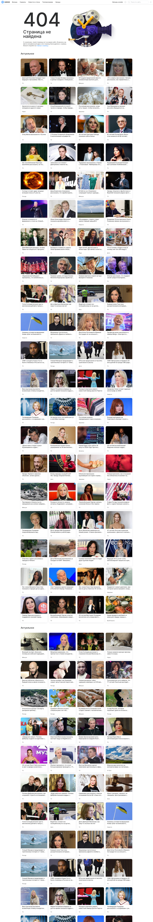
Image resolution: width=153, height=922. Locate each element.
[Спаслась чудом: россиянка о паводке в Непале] (34, 552)
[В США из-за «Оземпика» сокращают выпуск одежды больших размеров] (90, 185)
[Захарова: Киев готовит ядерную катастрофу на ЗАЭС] (119, 383)
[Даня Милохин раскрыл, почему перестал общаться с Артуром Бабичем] (34, 241)
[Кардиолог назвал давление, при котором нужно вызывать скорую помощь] (119, 581)
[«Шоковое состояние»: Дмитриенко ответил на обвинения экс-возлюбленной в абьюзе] (62, 156)
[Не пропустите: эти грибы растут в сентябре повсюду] (62, 411)
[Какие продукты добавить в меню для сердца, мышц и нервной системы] (119, 609)
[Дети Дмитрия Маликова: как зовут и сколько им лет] (62, 298)
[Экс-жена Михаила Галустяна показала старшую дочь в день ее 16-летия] (34, 581)
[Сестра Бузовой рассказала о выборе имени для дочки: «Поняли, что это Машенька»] (62, 722)
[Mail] (2, 2)
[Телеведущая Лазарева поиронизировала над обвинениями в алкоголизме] (34, 524)
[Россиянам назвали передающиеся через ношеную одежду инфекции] (90, 411)
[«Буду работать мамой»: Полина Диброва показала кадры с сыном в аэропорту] (62, 900)
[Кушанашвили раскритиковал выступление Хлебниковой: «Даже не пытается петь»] (119, 156)
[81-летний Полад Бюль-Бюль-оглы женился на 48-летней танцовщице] (119, 128)
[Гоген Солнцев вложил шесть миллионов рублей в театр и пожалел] (34, 298)
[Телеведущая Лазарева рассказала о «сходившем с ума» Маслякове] (34, 411)
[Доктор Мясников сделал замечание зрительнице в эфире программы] (90, 872)
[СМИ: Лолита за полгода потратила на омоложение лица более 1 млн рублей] (90, 666)
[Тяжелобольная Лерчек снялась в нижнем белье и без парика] (90, 496)
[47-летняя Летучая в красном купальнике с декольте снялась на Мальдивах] (119, 524)
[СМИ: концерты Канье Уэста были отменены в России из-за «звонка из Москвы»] (34, 354)
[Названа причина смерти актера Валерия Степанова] (90, 270)
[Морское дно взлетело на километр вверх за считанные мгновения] (119, 872)
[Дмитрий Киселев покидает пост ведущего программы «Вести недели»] (34, 72)
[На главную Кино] (7, 2)
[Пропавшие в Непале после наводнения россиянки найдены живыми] (34, 496)
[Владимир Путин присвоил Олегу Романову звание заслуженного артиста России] (119, 213)
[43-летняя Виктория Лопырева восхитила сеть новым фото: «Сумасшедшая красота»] (90, 609)
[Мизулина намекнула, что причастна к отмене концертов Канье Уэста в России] (62, 759)
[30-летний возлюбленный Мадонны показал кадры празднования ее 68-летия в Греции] (119, 439)
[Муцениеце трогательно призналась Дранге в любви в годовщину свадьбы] (62, 326)
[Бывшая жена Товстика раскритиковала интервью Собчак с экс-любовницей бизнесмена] (119, 298)
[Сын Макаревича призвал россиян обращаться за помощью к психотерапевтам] (119, 100)
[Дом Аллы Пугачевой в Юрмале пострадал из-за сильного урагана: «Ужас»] (90, 326)
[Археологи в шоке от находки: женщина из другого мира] (34, 100)
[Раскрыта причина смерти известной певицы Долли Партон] (90, 383)
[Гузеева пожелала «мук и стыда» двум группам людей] (90, 552)
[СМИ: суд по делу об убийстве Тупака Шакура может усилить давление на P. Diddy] (62, 637)
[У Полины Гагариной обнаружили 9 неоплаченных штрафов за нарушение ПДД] (62, 128)
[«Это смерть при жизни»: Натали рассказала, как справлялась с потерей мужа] (119, 72)
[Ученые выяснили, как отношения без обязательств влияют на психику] (119, 468)
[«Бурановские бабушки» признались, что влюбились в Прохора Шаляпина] (34, 270)
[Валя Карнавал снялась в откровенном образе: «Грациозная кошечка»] (34, 637)
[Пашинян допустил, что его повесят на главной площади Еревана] (62, 694)
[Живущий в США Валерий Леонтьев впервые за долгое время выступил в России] (90, 694)
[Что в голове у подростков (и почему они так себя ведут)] (119, 241)
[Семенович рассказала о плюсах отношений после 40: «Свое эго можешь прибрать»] (90, 900)
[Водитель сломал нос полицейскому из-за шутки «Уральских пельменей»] (90, 298)
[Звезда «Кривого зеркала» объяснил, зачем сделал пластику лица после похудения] (34, 468)
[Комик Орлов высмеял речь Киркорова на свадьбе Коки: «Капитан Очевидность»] (90, 844)
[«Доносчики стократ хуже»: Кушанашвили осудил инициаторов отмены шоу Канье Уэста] (34, 439)
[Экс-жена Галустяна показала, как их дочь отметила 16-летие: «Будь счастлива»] (90, 581)
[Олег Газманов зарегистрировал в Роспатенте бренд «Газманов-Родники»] (62, 581)
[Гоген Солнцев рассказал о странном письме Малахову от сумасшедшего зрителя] (90, 759)
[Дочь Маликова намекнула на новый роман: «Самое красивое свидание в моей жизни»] (90, 524)
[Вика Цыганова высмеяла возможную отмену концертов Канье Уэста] (34, 383)
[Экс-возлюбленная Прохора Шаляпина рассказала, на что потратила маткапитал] (34, 156)
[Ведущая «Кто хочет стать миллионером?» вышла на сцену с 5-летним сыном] (119, 552)
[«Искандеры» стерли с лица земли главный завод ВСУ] (90, 213)
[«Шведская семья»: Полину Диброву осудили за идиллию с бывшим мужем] (34, 844)
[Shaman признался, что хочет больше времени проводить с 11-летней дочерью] (62, 872)
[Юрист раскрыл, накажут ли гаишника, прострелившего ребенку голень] (119, 900)
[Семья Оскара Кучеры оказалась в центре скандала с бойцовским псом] (62, 72)
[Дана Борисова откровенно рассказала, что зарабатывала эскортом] (62, 185)
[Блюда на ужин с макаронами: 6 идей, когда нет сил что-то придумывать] (119, 666)
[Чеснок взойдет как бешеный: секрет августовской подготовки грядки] (62, 787)
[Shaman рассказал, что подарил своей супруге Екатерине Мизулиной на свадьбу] (119, 270)
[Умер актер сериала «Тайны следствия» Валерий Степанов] (90, 722)
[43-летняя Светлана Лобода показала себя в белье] (90, 128)
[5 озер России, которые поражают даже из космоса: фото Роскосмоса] (119, 815)
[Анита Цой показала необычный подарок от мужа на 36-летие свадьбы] (90, 637)
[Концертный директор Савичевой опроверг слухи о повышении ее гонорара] (119, 411)
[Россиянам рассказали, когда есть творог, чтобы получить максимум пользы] (90, 100)
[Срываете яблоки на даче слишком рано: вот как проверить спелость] (62, 815)
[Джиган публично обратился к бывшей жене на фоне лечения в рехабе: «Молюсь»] (34, 787)
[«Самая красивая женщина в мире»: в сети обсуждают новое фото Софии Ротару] (62, 666)
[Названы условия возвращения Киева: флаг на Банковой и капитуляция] (34, 326)
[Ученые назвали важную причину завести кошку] (119, 759)
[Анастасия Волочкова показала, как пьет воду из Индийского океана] (62, 844)
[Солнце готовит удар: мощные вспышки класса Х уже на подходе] (34, 185)
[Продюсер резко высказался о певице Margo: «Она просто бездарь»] (119, 326)
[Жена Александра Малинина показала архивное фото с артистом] (62, 213)
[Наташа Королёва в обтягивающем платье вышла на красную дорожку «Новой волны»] (119, 844)
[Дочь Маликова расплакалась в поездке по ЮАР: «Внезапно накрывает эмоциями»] (62, 552)
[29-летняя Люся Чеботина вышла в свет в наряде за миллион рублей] (34, 872)
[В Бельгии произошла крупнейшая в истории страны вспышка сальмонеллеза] (90, 468)
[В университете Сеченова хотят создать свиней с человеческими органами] (90, 815)
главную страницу (42, 45)
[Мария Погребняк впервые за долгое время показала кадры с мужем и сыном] (62, 383)
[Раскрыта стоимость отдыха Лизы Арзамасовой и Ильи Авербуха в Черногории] (62, 241)
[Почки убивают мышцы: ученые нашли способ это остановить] (34, 694)
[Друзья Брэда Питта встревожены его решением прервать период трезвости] (119, 722)
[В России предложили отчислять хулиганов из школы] (90, 354)
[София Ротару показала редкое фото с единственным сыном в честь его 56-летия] (119, 496)
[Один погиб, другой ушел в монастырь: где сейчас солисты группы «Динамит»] (90, 241)
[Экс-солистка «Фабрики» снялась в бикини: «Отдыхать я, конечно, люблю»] (34, 666)
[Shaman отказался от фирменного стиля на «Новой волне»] (34, 213)
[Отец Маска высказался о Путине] (34, 128)
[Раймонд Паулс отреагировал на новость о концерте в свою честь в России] (119, 637)
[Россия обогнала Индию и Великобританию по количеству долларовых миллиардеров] (34, 722)
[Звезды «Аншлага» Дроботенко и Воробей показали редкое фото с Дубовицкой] (119, 185)
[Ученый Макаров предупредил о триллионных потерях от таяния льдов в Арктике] (62, 354)
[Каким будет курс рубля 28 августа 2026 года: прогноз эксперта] (90, 439)
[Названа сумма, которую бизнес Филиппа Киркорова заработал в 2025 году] (62, 270)
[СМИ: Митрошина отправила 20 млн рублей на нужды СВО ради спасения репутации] (119, 354)
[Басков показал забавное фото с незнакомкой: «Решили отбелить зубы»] (119, 694)
